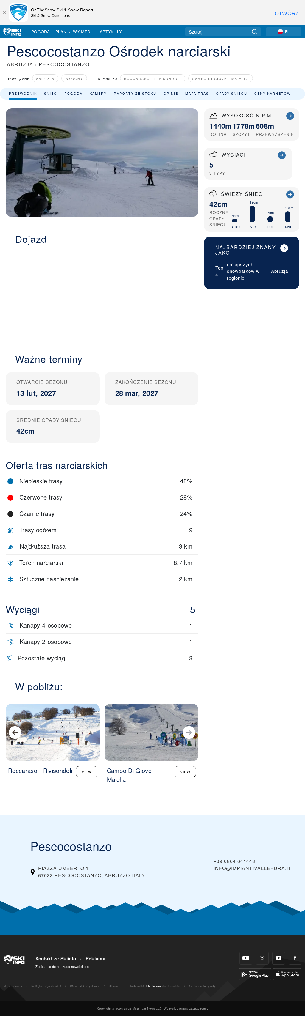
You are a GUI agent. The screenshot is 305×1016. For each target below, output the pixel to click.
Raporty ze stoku (135, 93)
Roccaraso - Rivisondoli (152, 78)
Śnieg (50, 93)
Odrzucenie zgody (202, 986)
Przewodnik (23, 93)
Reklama (95, 958)
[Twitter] (262, 958)
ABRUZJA (20, 64)
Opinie (171, 93)
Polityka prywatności (46, 986)
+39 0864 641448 (234, 861)
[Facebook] (295, 958)
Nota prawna (13, 986)
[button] (102, 295)
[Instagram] (278, 958)
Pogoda (40, 31)
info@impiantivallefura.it (252, 868)
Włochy (74, 78)
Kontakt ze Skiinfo (55, 958)
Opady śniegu (231, 93)
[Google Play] (255, 974)
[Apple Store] (287, 974)
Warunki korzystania (84, 986)
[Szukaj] (254, 31)
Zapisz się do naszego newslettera (62, 966)
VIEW (87, 771)
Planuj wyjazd (72, 31)
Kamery (98, 93)
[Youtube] (245, 958)
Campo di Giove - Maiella (220, 78)
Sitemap (115, 986)
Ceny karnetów (272, 93)
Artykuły (111, 31)
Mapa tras (197, 93)
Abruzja (45, 78)
